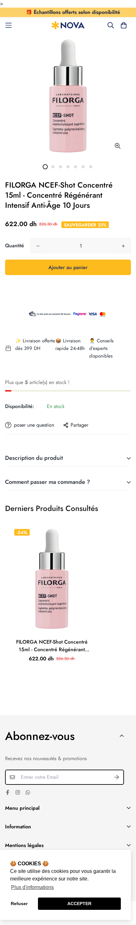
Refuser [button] (19, 903)
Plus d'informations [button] (32, 887)
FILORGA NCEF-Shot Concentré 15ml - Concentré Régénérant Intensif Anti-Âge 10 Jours (52, 645)
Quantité (14, 245)
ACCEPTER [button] (79, 903)
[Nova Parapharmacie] (68, 25)
